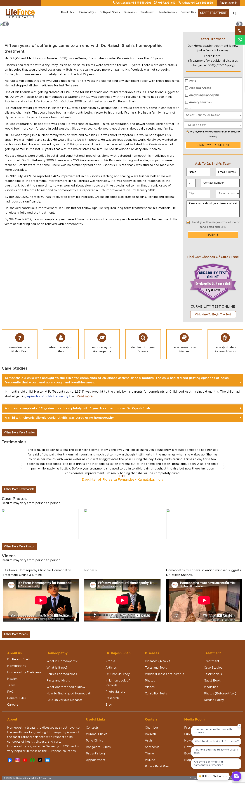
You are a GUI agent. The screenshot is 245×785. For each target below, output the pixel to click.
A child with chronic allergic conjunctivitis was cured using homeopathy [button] (59, 417)
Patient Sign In (228, 3)
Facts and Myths (58, 680)
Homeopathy (16, 665)
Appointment (95, 760)
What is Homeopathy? (62, 661)
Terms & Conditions (230, 778)
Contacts (92, 727)
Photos (150, 680)
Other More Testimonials (19, 489)
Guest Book (212, 680)
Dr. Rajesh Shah (18, 659)
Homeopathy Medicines (24, 672)
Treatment (211, 661)
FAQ (10, 691)
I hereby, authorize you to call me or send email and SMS (215, 224)
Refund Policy (214, 700)
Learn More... (213, 56)
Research (112, 698)
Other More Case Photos (19, 546)
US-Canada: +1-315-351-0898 (134, 3)
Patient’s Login (96, 753)
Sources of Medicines (61, 674)
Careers (12, 704)
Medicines (211, 687)
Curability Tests (156, 693)
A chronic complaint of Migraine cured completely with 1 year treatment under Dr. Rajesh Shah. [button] (78, 408)
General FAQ (16, 698)
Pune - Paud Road (157, 766)
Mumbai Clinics (96, 734)
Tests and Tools (156, 667)
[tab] (122, 380)
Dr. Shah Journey (117, 674)
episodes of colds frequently (47, 396)
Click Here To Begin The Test (213, 314)
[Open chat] (236, 776)
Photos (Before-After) (220, 693)
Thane (149, 753)
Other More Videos (16, 634)
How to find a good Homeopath (69, 693)
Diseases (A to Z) (157, 661)
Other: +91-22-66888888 (197, 3)
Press (188, 727)
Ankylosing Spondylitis (204, 95)
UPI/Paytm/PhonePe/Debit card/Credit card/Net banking (215, 134)
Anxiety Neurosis (200, 102)
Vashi (148, 740)
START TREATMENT (213, 13)
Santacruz (152, 747)
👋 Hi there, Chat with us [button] (213, 776)
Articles (111, 667)
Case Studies (213, 667)
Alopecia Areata (200, 88)
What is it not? (56, 667)
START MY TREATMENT (213, 145)
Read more (85, 396)
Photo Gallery (115, 691)
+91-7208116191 (167, 3)
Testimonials (213, 674)
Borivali (150, 734)
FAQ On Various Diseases (64, 700)
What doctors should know (65, 687)
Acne (192, 80)
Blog (108, 704)
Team (11, 685)
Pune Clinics (94, 740)
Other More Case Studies (19, 432)
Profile (110, 661)
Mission (12, 678)
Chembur (151, 727)
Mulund (150, 760)
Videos (150, 687)
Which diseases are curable (164, 674)
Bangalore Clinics (98, 747)
